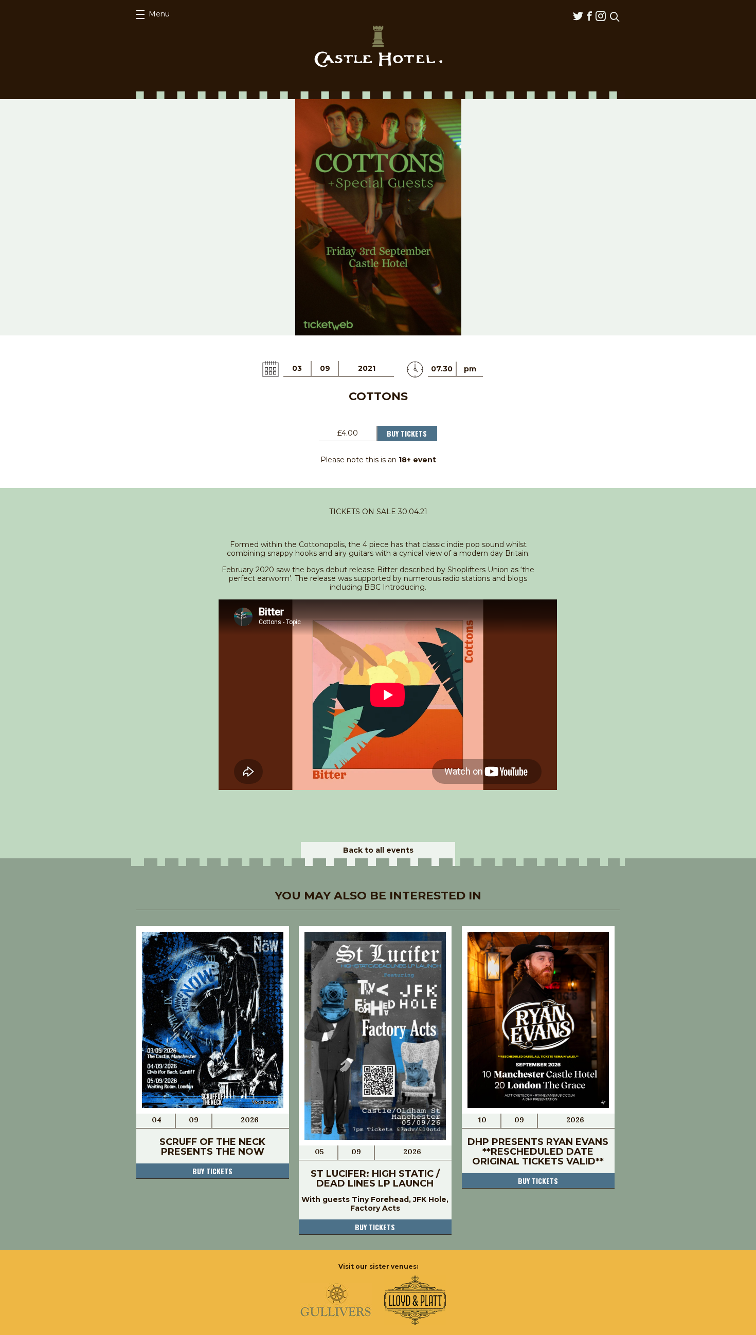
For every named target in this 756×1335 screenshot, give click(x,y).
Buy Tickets (407, 433)
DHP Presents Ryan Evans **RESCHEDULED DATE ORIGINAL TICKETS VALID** (537, 1151)
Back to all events (378, 850)
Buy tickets (212, 1170)
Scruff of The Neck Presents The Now (212, 1146)
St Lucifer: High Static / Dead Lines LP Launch (375, 1178)
